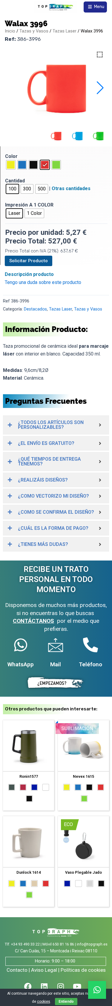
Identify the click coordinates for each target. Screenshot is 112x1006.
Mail (55, 664)
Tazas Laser (64, 31)
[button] (100, 87)
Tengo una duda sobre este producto (43, 282)
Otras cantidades (71, 188)
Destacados (35, 309)
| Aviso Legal (43, 970)
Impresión (16, 205)
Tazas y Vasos (33, 31)
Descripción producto (29, 274)
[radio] (10, 164)
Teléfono (90, 664)
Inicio (10, 31)
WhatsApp (20, 664)
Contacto (17, 970)
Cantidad (15, 181)
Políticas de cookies (83, 970)
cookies (43, 1001)
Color (11, 156)
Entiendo (66, 1001)
